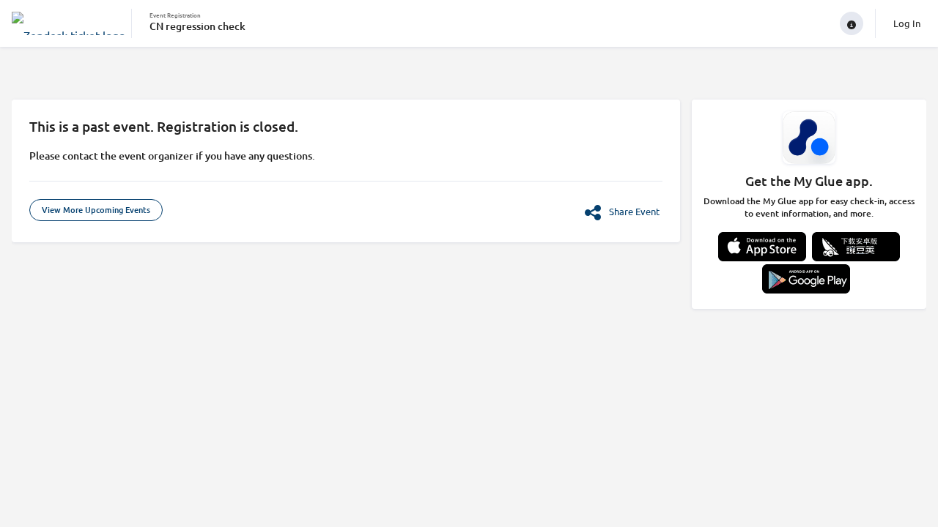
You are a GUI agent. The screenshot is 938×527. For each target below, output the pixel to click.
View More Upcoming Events (96, 209)
